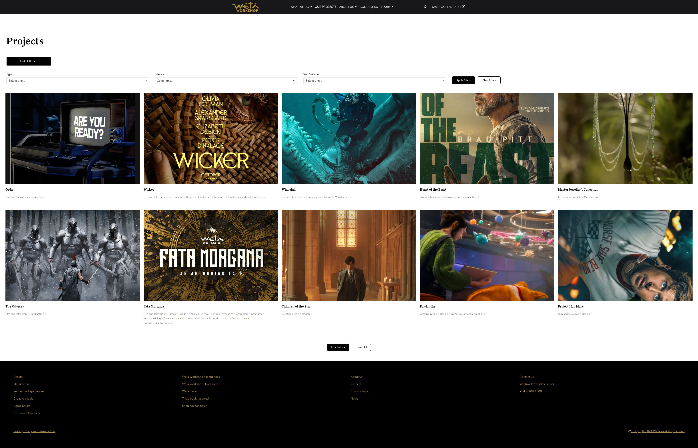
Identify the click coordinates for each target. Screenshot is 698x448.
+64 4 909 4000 (531, 391)
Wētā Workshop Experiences (201, 376)
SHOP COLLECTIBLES (447, 7)
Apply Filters (463, 80)
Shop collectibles (193, 406)
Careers (356, 384)
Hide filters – (29, 61)
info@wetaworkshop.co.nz (537, 384)
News (354, 398)
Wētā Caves (190, 391)
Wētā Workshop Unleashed (200, 384)
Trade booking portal (195, 398)
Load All (362, 347)
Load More (338, 347)
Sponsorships (359, 391)
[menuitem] (301, 7)
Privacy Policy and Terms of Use (34, 431)
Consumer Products (26, 413)
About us (356, 376)
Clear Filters (489, 80)
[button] (425, 7)
